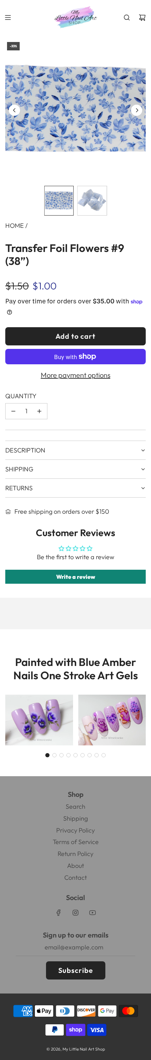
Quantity (21, 396)
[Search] (126, 17)
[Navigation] (7, 17)
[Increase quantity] (39, 411)
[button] (14, 110)
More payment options (75, 375)
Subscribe (75, 970)
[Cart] (142, 17)
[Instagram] (75, 912)
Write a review (75, 576)
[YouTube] (92, 912)
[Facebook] (58, 912)
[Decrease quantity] (13, 411)
